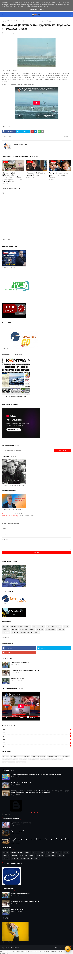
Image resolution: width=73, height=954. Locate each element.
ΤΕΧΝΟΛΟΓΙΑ (61, 629)
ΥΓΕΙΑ (13, 632)
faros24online (15, 948)
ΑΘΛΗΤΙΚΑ (5, 626)
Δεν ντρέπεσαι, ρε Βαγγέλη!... (20, 662)
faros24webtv (6, 638)
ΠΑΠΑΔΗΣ (14, 629)
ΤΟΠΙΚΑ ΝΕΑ (6, 632)
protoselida (23, 396)
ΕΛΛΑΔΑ (13, 21)
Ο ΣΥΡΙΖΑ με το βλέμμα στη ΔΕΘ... (21, 782)
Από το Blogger (35, 812)
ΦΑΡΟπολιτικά (35, 632)
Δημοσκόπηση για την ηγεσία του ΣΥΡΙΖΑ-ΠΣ (25, 670)
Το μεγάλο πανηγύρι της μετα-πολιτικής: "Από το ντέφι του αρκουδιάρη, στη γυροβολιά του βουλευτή (40, 840)
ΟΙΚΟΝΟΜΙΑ (6, 629)
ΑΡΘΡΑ (20, 626)
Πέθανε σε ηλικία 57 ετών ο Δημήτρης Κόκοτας (35, 174)
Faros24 (5, 33)
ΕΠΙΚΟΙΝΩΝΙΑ (50, 626)
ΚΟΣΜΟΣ (58, 626)
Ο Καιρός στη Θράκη (17, 679)
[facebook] (19, 648)
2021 (37, 746)
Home (56, 948)
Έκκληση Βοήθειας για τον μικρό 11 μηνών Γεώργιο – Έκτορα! (58, 175)
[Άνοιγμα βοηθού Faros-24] (68, 949)
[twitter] (54, 648)
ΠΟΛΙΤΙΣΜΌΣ (39, 629)
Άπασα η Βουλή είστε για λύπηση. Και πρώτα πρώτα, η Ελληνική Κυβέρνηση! (36, 774)
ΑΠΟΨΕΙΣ (13, 626)
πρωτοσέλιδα (10, 396)
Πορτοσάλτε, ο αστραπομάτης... (21, 823)
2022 (37, 743)
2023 (37, 739)
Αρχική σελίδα (6, 21)
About (61, 948)
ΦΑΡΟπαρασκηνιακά (23, 632)
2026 (37, 729)
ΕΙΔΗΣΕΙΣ (35, 626)
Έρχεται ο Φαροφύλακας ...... (20, 831)
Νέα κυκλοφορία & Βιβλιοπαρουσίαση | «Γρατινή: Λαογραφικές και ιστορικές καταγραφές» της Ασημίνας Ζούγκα (12, 177)
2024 (37, 736)
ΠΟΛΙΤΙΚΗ (31, 629)
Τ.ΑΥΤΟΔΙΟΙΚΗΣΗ (50, 629)
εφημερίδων (18, 396)
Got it (42, 9)
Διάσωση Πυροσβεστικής (9, 516)
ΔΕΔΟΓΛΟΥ (27, 626)
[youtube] (19, 652)
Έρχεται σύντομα (7, 514)
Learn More (34, 9)
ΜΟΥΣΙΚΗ (66, 626)
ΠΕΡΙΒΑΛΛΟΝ (23, 629)
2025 (37, 733)
